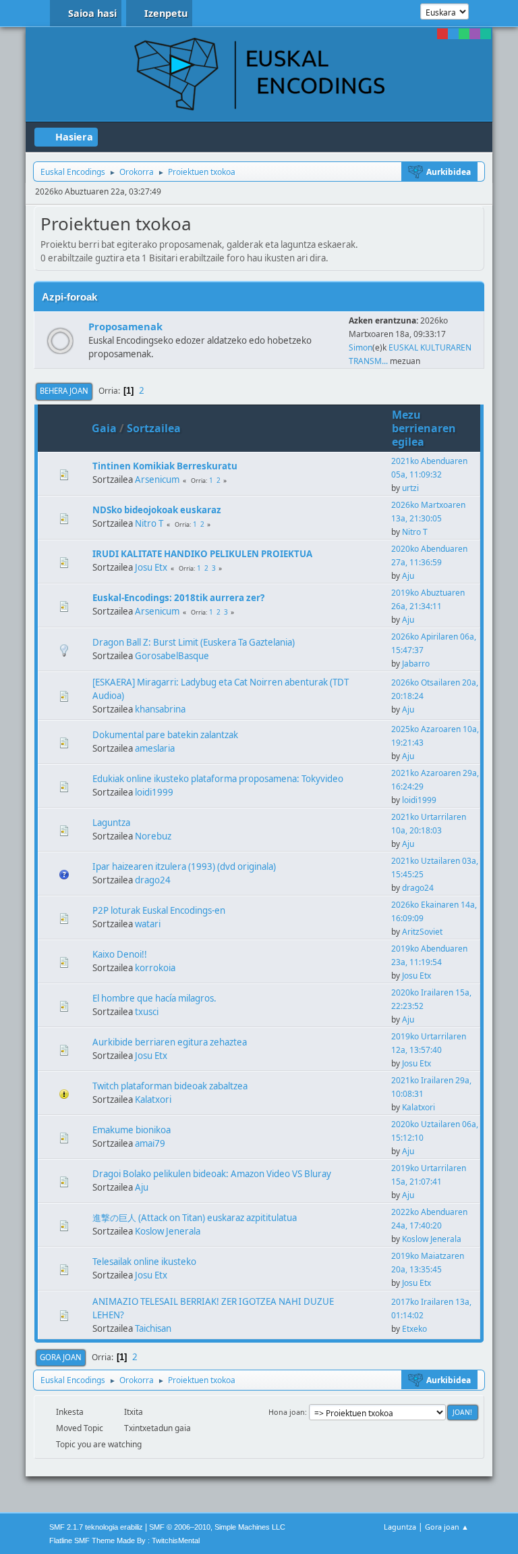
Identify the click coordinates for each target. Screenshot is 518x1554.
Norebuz (153, 836)
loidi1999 (154, 792)
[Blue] (453, 33)
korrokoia (155, 968)
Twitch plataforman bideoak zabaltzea (170, 1086)
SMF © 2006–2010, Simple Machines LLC (217, 1527)
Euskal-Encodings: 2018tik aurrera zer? (178, 598)
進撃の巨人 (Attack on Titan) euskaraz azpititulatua (194, 1218)
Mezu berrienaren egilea (424, 428)
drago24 (153, 880)
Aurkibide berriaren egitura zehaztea (169, 1042)
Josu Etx (151, 567)
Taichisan (153, 1328)
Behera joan (64, 391)
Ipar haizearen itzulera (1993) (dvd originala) (184, 866)
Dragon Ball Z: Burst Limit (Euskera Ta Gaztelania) (193, 642)
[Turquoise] (485, 33)
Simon (360, 347)
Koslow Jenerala (167, 1231)
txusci (147, 1012)
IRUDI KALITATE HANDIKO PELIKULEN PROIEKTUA (202, 554)
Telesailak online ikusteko (144, 1261)
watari (148, 924)
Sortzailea (154, 428)
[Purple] (474, 33)
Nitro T (149, 523)
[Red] (442, 33)
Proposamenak (125, 326)
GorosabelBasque (172, 656)
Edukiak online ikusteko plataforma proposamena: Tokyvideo (217, 779)
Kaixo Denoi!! (119, 954)
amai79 (150, 1143)
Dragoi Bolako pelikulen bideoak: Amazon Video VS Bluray (211, 1174)
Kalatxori (153, 1099)
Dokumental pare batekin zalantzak (165, 735)
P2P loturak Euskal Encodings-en (158, 910)
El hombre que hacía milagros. (154, 998)
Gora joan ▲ (447, 1527)
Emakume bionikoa (131, 1130)
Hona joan (286, 1412)
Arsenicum (157, 479)
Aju (408, 575)
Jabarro (416, 663)
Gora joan (61, 1357)
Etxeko (414, 1329)
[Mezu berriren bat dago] (60, 341)
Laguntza (111, 823)
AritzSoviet (422, 931)
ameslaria (155, 748)
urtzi (410, 488)
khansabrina (160, 709)
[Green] (464, 33)
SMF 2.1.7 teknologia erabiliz (96, 1527)
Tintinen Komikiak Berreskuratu (164, 466)
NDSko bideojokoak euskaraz (156, 510)
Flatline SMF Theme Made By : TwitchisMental (124, 1540)
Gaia (104, 428)
